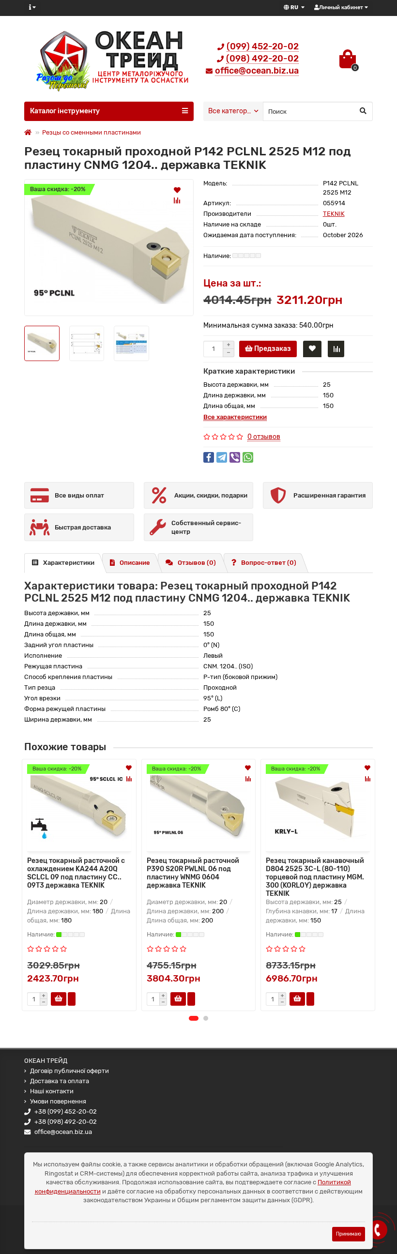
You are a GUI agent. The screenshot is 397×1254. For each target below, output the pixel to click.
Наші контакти (52, 1091)
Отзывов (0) (197, 562)
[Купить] (58, 999)
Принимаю (348, 1234)
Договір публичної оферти (69, 1070)
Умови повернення (58, 1101)
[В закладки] (177, 189)
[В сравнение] (177, 200)
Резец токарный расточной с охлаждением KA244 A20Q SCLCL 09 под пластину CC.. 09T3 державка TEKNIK (76, 873)
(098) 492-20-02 (262, 58)
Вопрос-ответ (268, 562)
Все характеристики (235, 417)
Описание (135, 562)
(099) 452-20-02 (263, 46)
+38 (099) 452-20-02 (65, 1111)
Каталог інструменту (65, 111)
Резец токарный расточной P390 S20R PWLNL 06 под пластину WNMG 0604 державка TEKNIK (193, 873)
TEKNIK (334, 213)
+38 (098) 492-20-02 (65, 1121)
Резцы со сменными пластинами (91, 132)
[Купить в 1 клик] (72, 999)
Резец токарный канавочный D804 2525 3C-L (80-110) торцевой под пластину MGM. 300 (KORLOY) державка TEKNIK (315, 876)
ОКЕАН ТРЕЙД (45, 1060)
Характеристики (68, 562)
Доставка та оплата (59, 1081)
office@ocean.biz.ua (257, 71)
